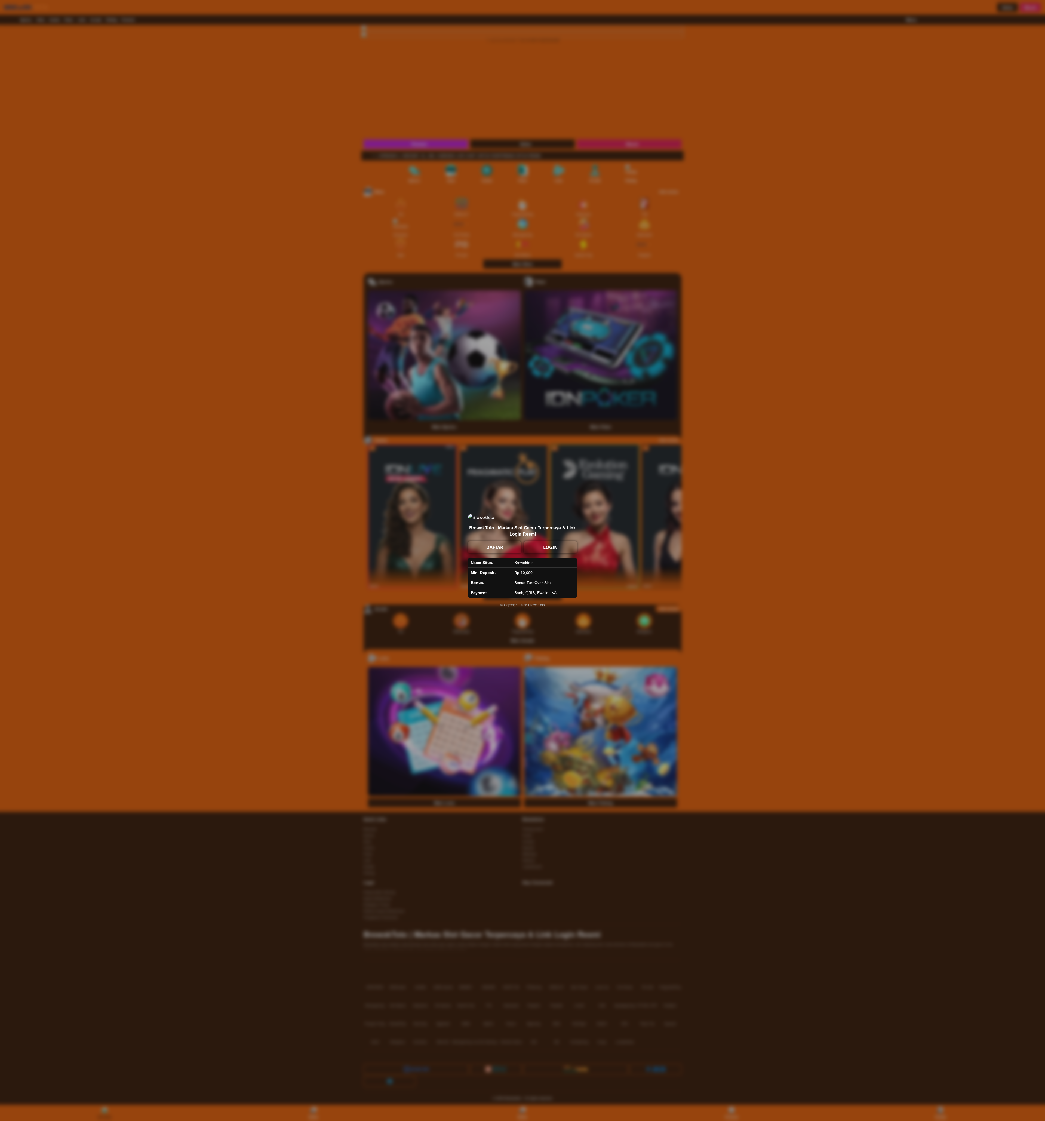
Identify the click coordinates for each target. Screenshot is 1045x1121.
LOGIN (550, 547)
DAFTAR (494, 547)
